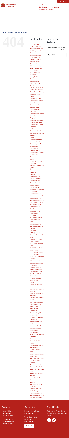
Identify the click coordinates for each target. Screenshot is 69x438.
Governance (33, 191)
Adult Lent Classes (35, 72)
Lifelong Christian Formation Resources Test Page (37, 235)
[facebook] (49, 420)
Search (32, 339)
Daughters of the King (36, 139)
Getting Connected (35, 185)
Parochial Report (34, 276)
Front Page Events (35, 180)
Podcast (32, 282)
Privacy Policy (34, 306)
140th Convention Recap (36, 48)
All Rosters (33, 74)
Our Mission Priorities (36, 274)
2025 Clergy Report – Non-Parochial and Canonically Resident (36, 57)
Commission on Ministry (36, 100)
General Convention (35, 183)
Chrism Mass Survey (35, 98)
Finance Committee (35, 178)
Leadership (33, 230)
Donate (32, 159)
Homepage (33, 215)
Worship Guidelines (35, 388)
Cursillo (32, 137)
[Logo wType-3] (9, 3)
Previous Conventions (36, 397)
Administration (34, 63)
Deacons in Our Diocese (36, 142)
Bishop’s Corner (34, 81)
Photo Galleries (34, 280)
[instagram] (54, 420)
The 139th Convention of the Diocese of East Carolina (37, 360)
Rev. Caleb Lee (34, 330)
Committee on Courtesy (36, 102)
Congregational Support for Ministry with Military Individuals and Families (37, 120)
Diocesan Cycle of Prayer (37, 144)
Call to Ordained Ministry (37, 92)
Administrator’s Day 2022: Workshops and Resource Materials (36, 68)
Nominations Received (36, 393)
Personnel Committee (35, 278)
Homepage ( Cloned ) (36, 217)
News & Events (34, 241)
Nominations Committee (36, 252)
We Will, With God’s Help (37, 395)
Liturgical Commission (36, 239)
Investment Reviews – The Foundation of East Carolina (36, 226)
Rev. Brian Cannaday (36, 328)
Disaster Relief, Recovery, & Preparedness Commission (37, 155)
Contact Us (33, 128)
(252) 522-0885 (29, 413)
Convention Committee (36, 131)
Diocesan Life (34, 146)
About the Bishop (35, 61)
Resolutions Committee (36, 326)
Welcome (32, 382)
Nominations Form (35, 254)
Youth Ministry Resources (37, 391)
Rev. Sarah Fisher (35, 332)
